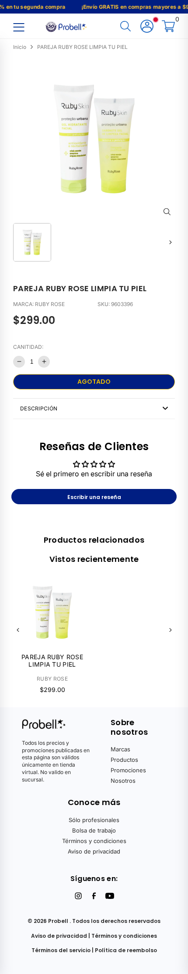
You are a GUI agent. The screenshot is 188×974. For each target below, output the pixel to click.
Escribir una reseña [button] (94, 497)
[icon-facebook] (94, 895)
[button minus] (19, 362)
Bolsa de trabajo (94, 830)
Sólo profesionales (94, 819)
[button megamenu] (18, 26)
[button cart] (168, 27)
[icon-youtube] (110, 895)
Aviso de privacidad (94, 851)
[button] (170, 242)
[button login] (146, 27)
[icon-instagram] (78, 895)
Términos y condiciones (94, 840)
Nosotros (123, 780)
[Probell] (67, 25)
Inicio (19, 47)
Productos (124, 759)
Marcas (120, 749)
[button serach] (125, 27)
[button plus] (44, 362)
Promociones (128, 770)
